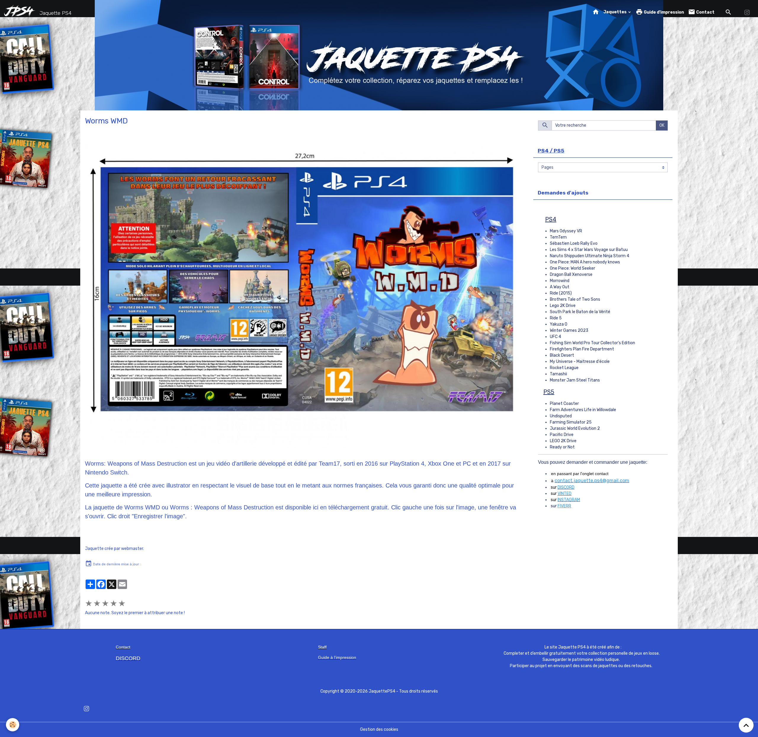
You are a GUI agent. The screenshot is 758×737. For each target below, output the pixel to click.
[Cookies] (12, 724)
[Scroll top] (746, 725)
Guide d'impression (663, 12)
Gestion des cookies (379, 729)
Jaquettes (615, 12)
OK (661, 125)
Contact (704, 12)
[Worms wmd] (302, 294)
